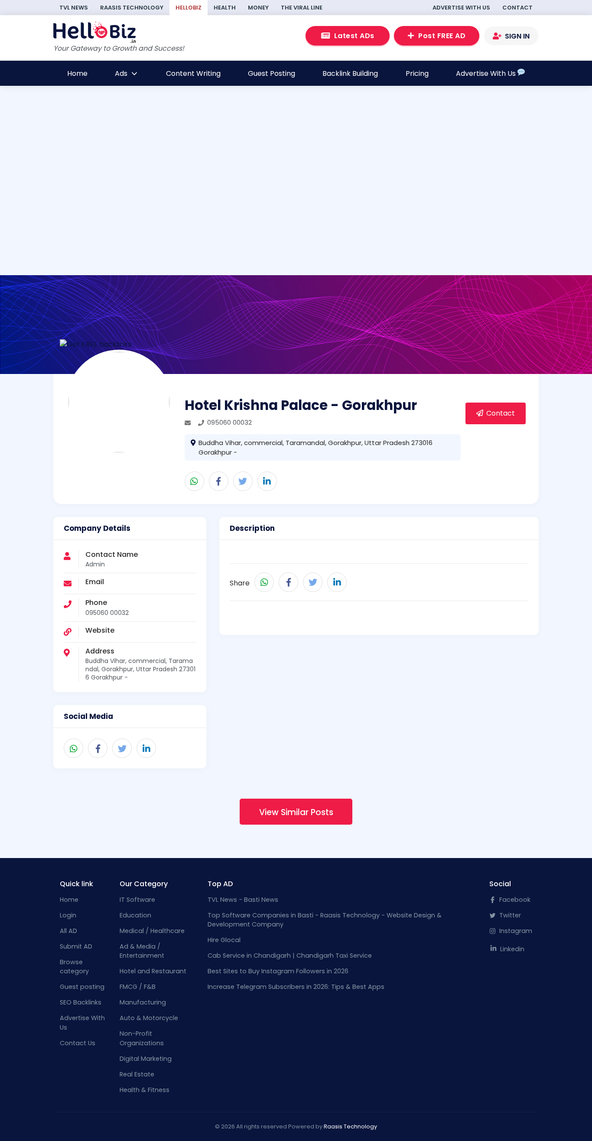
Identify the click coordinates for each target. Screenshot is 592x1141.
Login (68, 915)
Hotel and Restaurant (153, 971)
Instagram (515, 930)
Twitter (509, 915)
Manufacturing (143, 1002)
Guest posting (82, 986)
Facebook (514, 899)
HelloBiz (189, 7)
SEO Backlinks (80, 1002)
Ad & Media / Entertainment (142, 951)
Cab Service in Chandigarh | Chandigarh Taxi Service (290, 955)
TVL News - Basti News (243, 899)
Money (258, 7)
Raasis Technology (131, 7)
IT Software (137, 899)
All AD (68, 930)
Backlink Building (350, 73)
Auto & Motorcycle (149, 1018)
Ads (122, 73)
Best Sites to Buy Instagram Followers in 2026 (278, 971)
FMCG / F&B (138, 986)
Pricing (417, 73)
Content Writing (193, 73)
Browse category (74, 967)
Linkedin (511, 949)
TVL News (73, 7)
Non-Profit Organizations (142, 1038)
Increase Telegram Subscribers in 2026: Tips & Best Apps (296, 986)
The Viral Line (301, 7)
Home (77, 73)
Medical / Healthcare (152, 930)
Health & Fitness (144, 1090)
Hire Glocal (224, 940)
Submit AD (76, 946)
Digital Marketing (146, 1058)
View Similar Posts (296, 812)
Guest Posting (271, 73)
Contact (517, 7)
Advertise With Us (461, 7)
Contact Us (77, 1043)
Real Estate (137, 1074)
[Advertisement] (296, 189)
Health (225, 7)
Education (135, 915)
